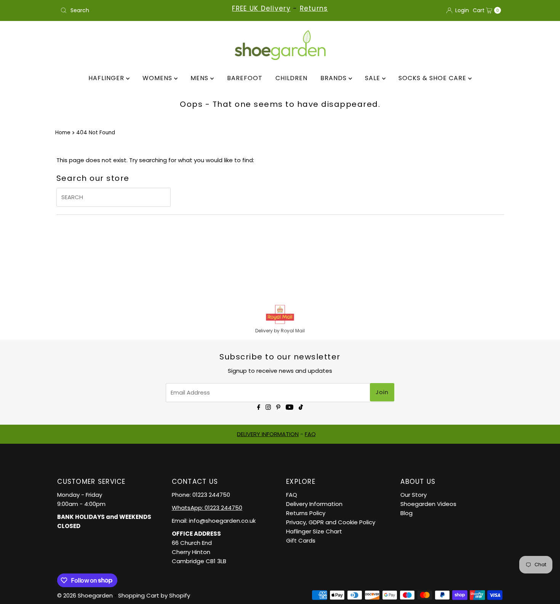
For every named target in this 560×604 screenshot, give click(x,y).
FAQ (310, 434)
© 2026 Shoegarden (85, 595)
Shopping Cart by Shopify (154, 595)
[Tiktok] (301, 406)
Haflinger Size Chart (314, 531)
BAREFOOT (244, 78)
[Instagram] (268, 406)
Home (62, 132)
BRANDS (334, 78)
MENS (200, 78)
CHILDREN (291, 78)
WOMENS (158, 78)
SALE (373, 78)
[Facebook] (258, 406)
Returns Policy (305, 513)
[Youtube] (289, 406)
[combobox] (129, 10)
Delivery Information (314, 504)
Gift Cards (300, 540)
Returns (314, 8)
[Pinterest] (278, 406)
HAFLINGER (107, 78)
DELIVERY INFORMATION (268, 434)
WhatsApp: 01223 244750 (207, 508)
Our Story (413, 495)
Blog (406, 513)
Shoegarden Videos (428, 504)
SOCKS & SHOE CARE (433, 78)
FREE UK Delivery (261, 8)
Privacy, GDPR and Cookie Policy (330, 522)
